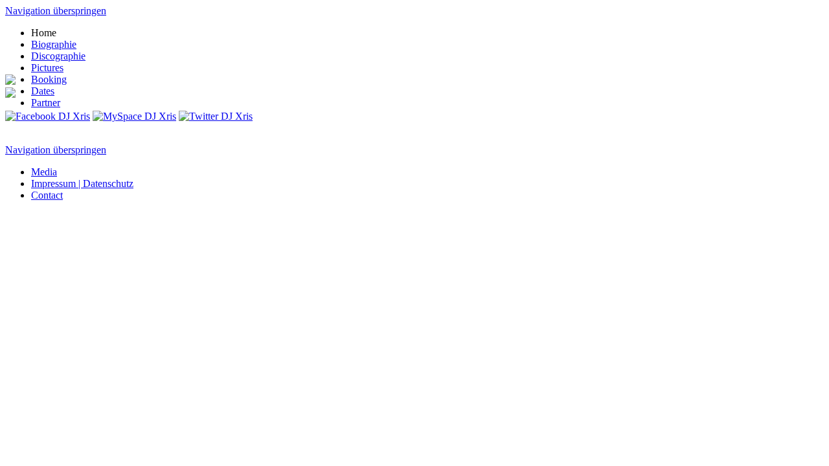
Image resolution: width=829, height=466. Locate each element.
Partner (45, 102)
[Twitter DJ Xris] (216, 116)
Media (44, 171)
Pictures (47, 67)
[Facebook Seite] (47, 116)
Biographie (53, 44)
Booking (49, 79)
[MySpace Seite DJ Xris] (134, 116)
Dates (42, 90)
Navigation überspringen (55, 10)
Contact (47, 195)
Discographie (58, 55)
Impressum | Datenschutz (82, 183)
